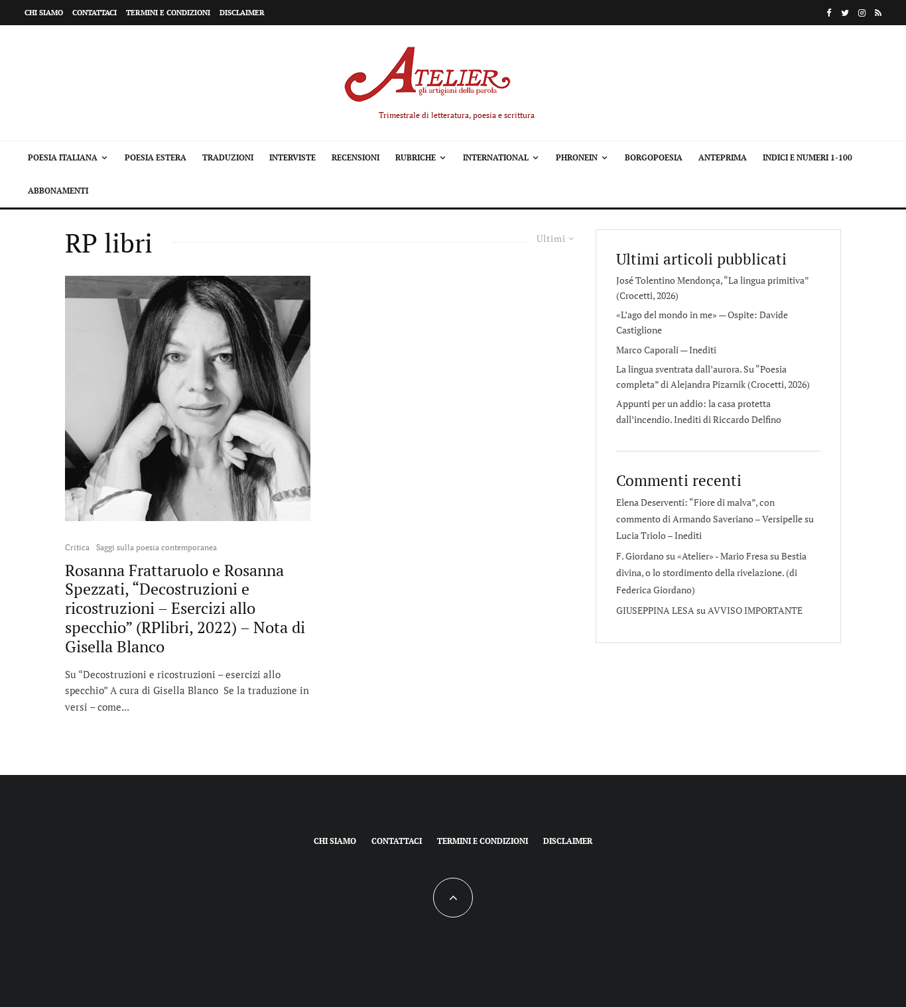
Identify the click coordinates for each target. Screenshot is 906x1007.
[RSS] (878, 13)
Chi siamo (44, 12)
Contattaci (94, 12)
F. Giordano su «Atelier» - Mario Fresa (692, 556)
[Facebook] (829, 13)
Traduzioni (227, 157)
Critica (77, 547)
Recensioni (355, 157)
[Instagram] (862, 13)
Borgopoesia (653, 157)
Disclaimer (242, 12)
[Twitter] (845, 13)
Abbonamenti (58, 191)
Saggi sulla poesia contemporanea (156, 547)
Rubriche (415, 157)
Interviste (292, 157)
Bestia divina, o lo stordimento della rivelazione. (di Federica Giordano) (711, 572)
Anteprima (722, 157)
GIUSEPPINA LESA (655, 610)
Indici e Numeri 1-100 (807, 157)
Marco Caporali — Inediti (666, 349)
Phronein (577, 157)
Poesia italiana (62, 157)
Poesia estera (155, 157)
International (496, 157)
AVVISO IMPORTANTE (755, 610)
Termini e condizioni (168, 12)
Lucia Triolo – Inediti (659, 535)
